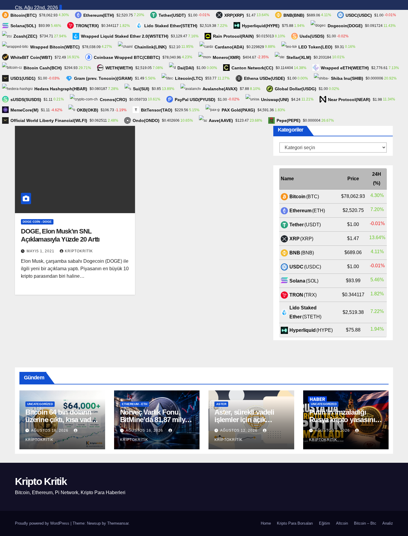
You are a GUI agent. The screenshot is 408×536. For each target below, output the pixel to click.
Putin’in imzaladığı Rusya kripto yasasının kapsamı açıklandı (344, 419)
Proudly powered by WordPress (42, 523)
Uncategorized (40, 404)
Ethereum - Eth (134, 404)
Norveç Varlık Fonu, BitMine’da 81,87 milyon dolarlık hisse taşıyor (156, 419)
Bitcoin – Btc (365, 523)
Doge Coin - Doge (37, 221)
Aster (221, 404)
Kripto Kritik (41, 481)
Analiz (387, 523)
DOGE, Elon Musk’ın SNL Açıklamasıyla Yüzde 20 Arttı (60, 235)
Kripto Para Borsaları (295, 523)
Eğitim (324, 523)
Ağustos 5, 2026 (333, 430)
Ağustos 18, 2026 (50, 430)
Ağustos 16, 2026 (145, 430)
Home (266, 523)
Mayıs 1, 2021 (41, 251)
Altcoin (342, 523)
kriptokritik (79, 251)
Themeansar (117, 523)
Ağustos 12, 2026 (239, 430)
